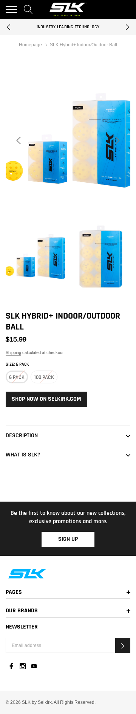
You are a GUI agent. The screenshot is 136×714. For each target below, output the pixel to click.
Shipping (13, 352)
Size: (17, 364)
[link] (68, 573)
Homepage (30, 44)
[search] (28, 9)
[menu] (11, 9)
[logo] (68, 9)
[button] (122, 645)
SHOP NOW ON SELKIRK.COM (46, 399)
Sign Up (68, 539)
